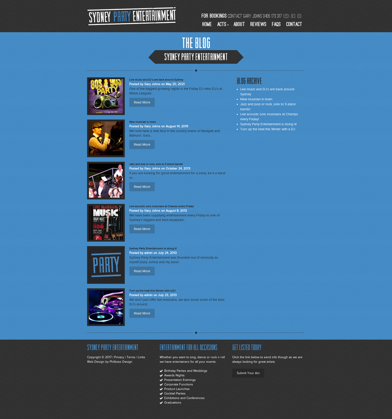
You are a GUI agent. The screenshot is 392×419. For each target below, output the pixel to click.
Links (141, 357)
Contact (294, 24)
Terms (131, 357)
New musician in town (256, 99)
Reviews (258, 24)
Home (207, 24)
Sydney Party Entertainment (132, 16)
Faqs (276, 24)
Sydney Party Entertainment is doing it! (268, 124)
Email (286, 16)
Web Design (95, 361)
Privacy (119, 357)
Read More (142, 102)
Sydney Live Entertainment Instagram (299, 16)
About (239, 24)
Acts (221, 24)
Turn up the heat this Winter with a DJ (267, 129)
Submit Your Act (248, 373)
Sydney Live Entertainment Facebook (293, 16)
